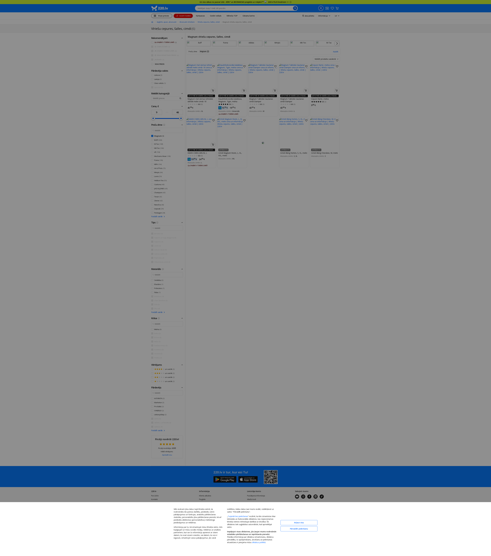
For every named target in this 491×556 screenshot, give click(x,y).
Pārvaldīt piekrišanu (299, 529)
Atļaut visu (299, 522)
